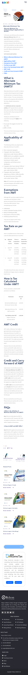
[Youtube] (10, 612)
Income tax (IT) (13, 24)
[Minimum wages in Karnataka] (14, 498)
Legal (5, 655)
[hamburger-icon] (25, 2)
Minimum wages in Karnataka (10, 508)
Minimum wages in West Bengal (10, 531)
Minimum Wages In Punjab (9, 485)
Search (21, 546)
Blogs (5, 24)
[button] (14, 655)
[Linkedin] (8, 612)
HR (9, 482)
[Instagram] (13, 612)
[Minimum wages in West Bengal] (14, 521)
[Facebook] (2, 612)
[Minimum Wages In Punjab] (14, 475)
